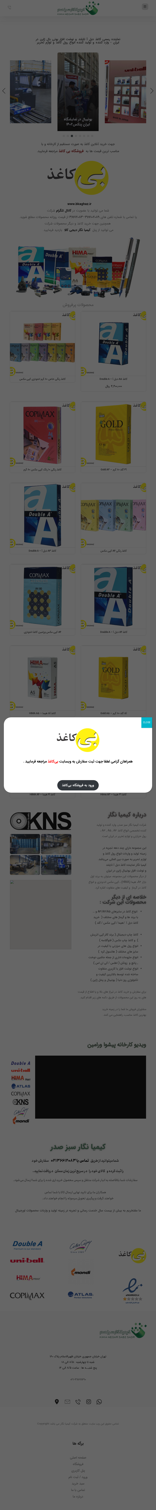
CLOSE (147, 722)
